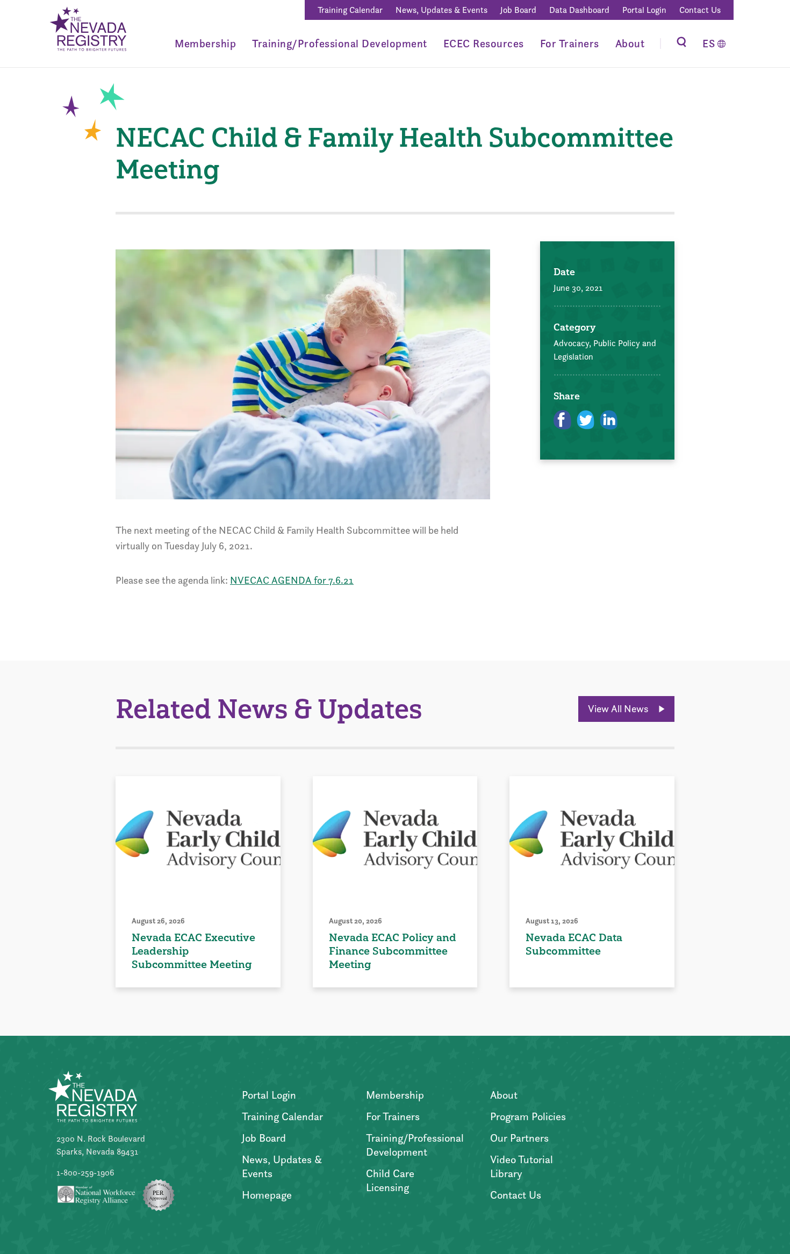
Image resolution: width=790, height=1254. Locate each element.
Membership (205, 44)
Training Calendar (350, 10)
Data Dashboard (579, 10)
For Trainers (569, 44)
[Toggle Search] (681, 43)
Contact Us (700, 10)
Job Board (518, 10)
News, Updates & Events (441, 10)
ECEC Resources (483, 44)
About (630, 44)
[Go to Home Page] (87, 30)
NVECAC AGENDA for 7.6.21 (292, 580)
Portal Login (644, 10)
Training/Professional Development (339, 44)
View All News (619, 708)
